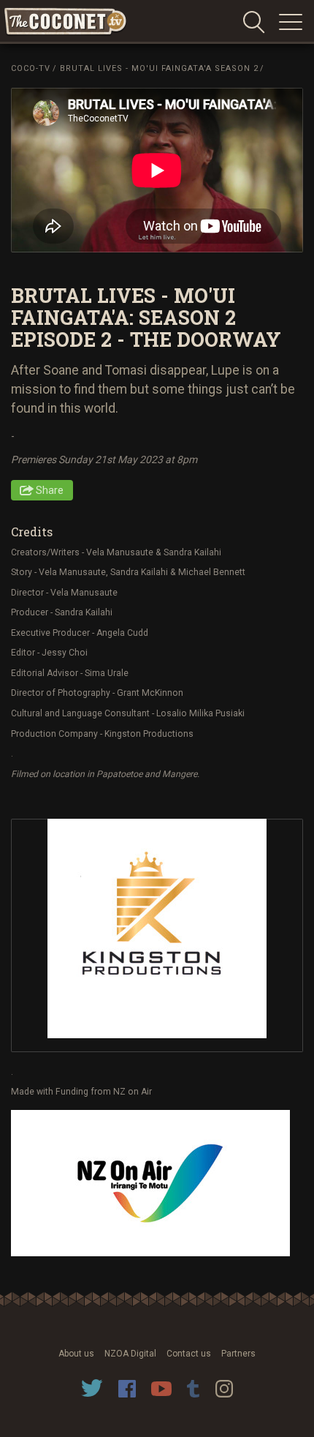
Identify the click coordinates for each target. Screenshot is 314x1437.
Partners (238, 1353)
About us (76, 1353)
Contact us (188, 1353)
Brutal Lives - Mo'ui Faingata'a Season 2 (159, 68)
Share (50, 490)
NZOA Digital (130, 1353)
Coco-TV (30, 68)
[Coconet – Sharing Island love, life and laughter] (66, 22)
